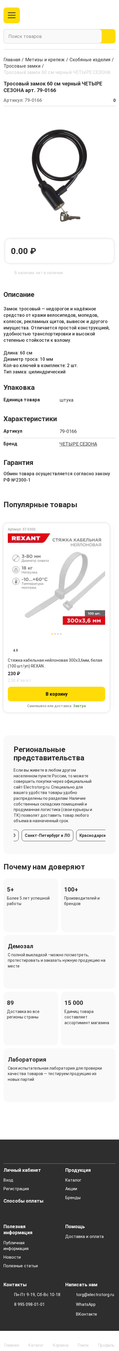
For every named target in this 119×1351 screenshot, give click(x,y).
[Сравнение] (90, 15)
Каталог (73, 1180)
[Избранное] (99, 15)
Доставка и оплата (84, 1236)
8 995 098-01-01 (29, 1304)
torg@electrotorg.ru (95, 1294)
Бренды (73, 1197)
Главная (11, 59)
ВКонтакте (86, 1314)
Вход (8, 1180)
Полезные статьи (20, 1266)
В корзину (57, 694)
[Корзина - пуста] (112, 15)
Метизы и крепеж (45, 59)
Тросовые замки (21, 66)
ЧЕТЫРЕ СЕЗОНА (78, 444)
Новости (12, 1257)
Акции (71, 1188)
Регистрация (16, 1188)
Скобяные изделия (90, 59)
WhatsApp (86, 1304)
